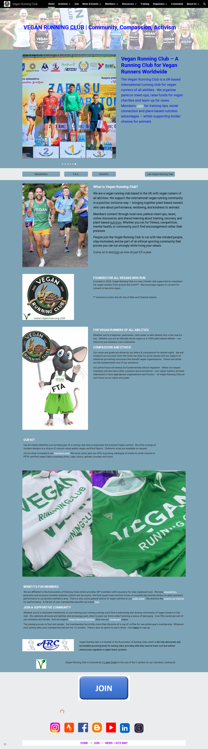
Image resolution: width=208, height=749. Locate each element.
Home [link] (51, 4)
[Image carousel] (69, 109)
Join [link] (76, 4)
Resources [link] (128, 4)
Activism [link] (63, 4)
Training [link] (145, 4)
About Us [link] (192, 4)
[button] (204, 4)
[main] (104, 25)
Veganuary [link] (158, 4)
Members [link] (110, 4)
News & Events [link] (90, 4)
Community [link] (177, 4)
